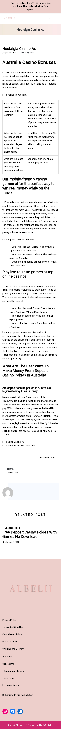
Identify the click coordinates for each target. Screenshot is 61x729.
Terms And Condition (13, 627)
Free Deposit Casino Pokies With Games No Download (29, 534)
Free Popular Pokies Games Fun (18, 239)
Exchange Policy (10, 685)
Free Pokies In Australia (14, 94)
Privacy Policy (9, 620)
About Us (7, 656)
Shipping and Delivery (13, 648)
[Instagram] (21, 493)
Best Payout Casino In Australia (18, 445)
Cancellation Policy (12, 634)
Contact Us (8, 663)
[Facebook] (25, 493)
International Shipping (13, 671)
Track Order (8, 678)
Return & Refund (10, 641)
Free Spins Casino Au (13, 441)
